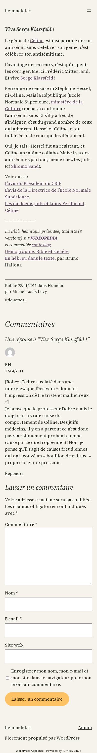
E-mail (13, 619)
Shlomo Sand (25, 166)
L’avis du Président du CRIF (33, 183)
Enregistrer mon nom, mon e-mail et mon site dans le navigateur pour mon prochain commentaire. (51, 677)
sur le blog (41, 245)
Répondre (14, 473)
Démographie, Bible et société (37, 251)
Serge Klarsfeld (36, 78)
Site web (14, 645)
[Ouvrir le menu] (89, 11)
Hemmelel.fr (18, 10)
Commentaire (21, 524)
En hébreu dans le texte (30, 258)
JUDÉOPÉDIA (44, 238)
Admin (85, 727)
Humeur (56, 285)
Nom (11, 593)
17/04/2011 (14, 371)
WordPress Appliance (30, 751)
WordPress (68, 738)
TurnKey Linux (71, 751)
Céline (37, 40)
